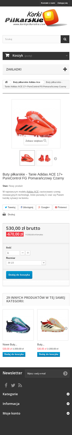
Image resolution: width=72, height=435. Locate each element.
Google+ (45, 207)
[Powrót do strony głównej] (6, 82)
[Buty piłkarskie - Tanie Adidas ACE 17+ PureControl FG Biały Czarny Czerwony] (52, 324)
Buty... (40, 344)
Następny (55, 158)
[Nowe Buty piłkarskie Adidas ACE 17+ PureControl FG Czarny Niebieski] (18, 324)
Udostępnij (27, 207)
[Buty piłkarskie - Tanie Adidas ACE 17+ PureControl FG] (27, 158)
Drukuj (11, 214)
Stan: (5, 186)
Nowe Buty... (10, 344)
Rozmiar (11, 258)
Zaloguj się (62, 3)
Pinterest (62, 207)
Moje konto (11, 413)
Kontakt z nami (48, 3)
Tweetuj (11, 207)
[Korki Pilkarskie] (36, 17)
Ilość (8, 247)
